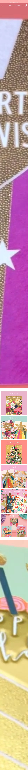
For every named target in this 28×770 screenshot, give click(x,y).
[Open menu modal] (2, 5)
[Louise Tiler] (14, 6)
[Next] (25, 1)
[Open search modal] (22, 5)
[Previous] (2, 1)
